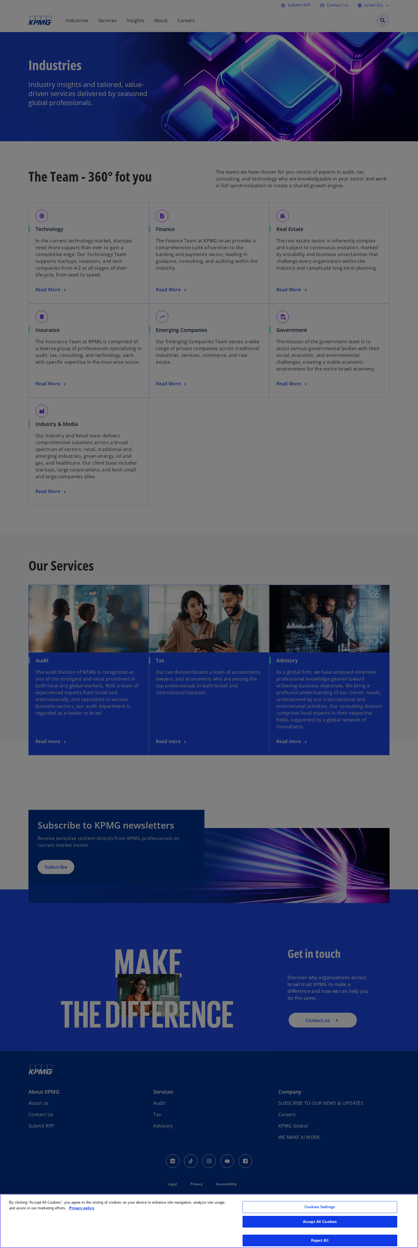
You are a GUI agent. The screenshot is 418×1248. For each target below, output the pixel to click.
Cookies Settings (320, 1207)
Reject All (319, 1240)
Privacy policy (81, 1208)
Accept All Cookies (320, 1222)
